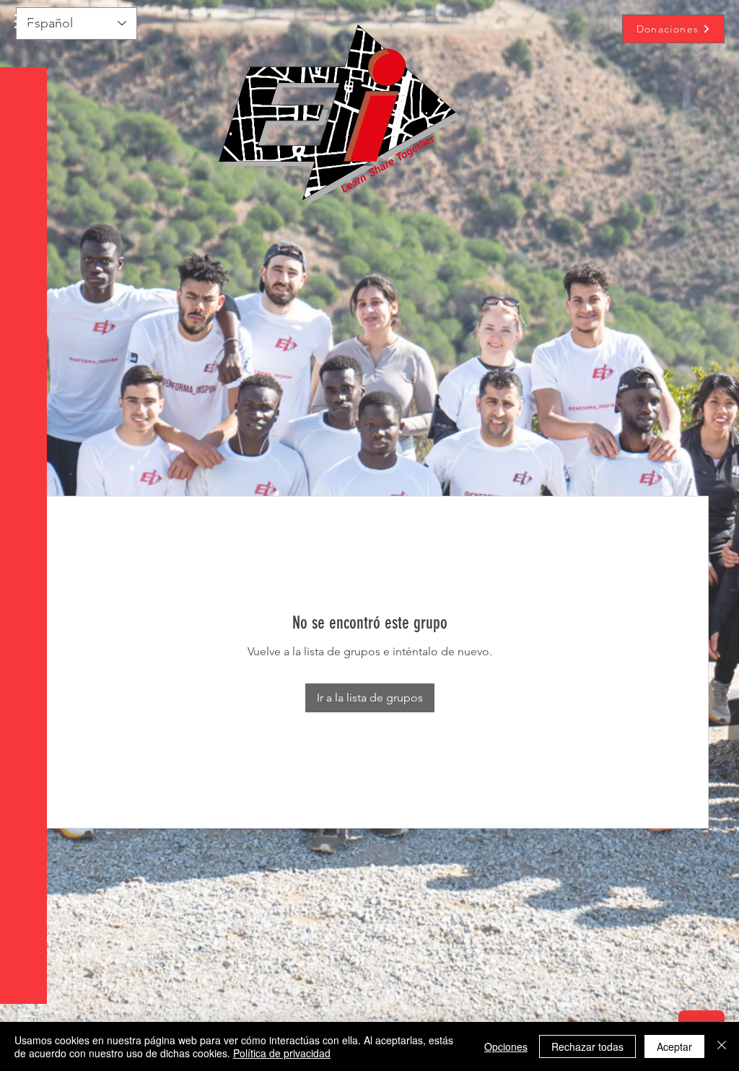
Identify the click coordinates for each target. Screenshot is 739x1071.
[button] (24, 21)
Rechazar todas (587, 1046)
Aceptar (674, 1046)
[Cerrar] (721, 1046)
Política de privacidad (282, 1053)
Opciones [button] (506, 1046)
